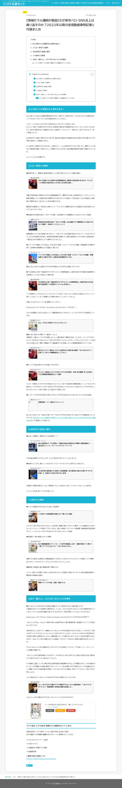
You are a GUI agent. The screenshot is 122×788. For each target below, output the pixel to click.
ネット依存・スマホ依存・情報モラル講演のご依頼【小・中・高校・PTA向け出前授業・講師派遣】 (77, 3)
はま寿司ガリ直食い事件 (40, 52)
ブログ (107, 3)
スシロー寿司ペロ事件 (39, 48)
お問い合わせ (116, 3)
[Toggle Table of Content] (91, 74)
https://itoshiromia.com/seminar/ (41, 759)
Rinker (54, 706)
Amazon (60, 710)
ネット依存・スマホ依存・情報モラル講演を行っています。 (51, 63)
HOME (9, 776)
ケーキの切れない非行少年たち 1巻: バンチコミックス (64, 704)
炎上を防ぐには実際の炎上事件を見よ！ (45, 44)
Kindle (50, 710)
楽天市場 (71, 710)
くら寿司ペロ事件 (37, 56)
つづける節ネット (14, 3)
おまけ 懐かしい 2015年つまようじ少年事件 (48, 59)
